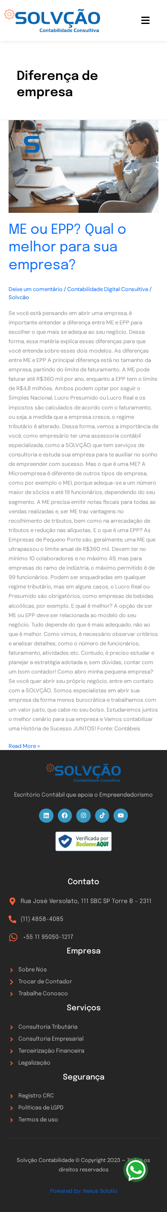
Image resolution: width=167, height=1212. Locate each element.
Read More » (24, 745)
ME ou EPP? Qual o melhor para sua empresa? (67, 248)
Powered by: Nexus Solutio (83, 1190)
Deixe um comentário (36, 289)
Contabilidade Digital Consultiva (107, 289)
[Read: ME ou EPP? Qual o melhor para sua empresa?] (83, 166)
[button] (145, 21)
